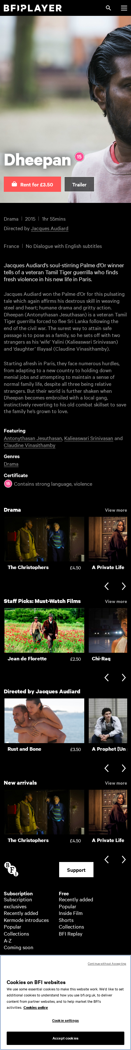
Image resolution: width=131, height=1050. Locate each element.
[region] (65, 1002)
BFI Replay (70, 933)
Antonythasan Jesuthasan (33, 437)
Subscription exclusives (18, 903)
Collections (16, 933)
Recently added (21, 912)
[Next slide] (124, 587)
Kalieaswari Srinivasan (88, 437)
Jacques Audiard (49, 227)
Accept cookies (65, 1037)
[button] (32, 184)
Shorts (66, 919)
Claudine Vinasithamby (29, 444)
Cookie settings (65, 1020)
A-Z (8, 940)
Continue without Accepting (107, 963)
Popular (12, 926)
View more (116, 509)
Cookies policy (36, 1007)
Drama (11, 463)
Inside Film (71, 912)
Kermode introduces (26, 919)
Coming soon (18, 946)
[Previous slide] (106, 587)
